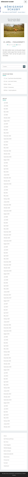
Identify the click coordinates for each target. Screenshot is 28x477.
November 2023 (7, 135)
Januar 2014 (6, 424)
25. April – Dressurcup (9, 87)
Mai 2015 (6, 378)
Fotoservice (6, 460)
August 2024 (6, 120)
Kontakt (6, 463)
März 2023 (6, 147)
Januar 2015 (6, 391)
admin (19, 44)
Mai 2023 (6, 144)
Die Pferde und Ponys (9, 439)
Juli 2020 (6, 216)
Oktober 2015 (7, 363)
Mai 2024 (6, 129)
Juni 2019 (6, 249)
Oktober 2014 (7, 396)
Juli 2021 (6, 186)
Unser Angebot (7, 445)
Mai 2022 (6, 165)
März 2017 (6, 315)
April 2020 (6, 225)
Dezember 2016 (7, 325)
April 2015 (6, 381)
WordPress (19, 473)
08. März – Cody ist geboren (10, 90)
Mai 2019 (6, 252)
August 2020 (6, 213)
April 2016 (6, 345)
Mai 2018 (6, 282)
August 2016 (6, 333)
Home (5, 436)
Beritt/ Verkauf (7, 451)
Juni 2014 (6, 409)
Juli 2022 (6, 162)
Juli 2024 (6, 123)
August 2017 (6, 300)
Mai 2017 (6, 310)
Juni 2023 (6, 141)
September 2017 (7, 297)
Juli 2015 (6, 373)
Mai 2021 (6, 192)
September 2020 (7, 210)
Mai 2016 (6, 343)
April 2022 (6, 168)
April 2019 (6, 255)
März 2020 (6, 229)
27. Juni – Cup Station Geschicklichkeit (12, 78)
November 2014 (7, 394)
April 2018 (6, 285)
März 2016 (6, 348)
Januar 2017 (6, 321)
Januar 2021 (6, 201)
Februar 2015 (7, 387)
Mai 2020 (6, 222)
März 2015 (6, 384)
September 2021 (7, 183)
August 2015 (6, 369)
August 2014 (6, 402)
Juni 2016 (6, 339)
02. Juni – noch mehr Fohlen (10, 81)
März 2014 (6, 417)
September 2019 (7, 240)
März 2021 (6, 195)
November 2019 (7, 234)
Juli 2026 (6, 102)
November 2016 (7, 328)
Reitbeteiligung (7, 448)
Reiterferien (6, 457)
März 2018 (6, 288)
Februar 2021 (7, 198)
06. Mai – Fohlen (7, 84)
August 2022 (6, 159)
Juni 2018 (6, 279)
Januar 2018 (6, 291)
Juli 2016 (6, 336)
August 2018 (6, 273)
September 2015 (7, 366)
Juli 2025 (6, 114)
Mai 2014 (6, 411)
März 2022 (6, 171)
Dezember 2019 (7, 231)
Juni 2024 (6, 126)
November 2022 (7, 150)
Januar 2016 (6, 354)
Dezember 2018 (7, 262)
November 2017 (7, 295)
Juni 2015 (6, 376)
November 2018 (7, 264)
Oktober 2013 (7, 427)
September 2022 (7, 156)
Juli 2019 (6, 246)
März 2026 (6, 111)
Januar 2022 (6, 174)
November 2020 (7, 204)
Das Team (6, 442)
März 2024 (6, 132)
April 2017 (6, 312)
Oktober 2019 (7, 237)
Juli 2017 (6, 303)
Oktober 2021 (7, 180)
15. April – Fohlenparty (14, 42)
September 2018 (7, 270)
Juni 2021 (6, 189)
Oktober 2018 (7, 267)
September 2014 (7, 399)
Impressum (6, 466)
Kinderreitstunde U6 (8, 454)
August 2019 (6, 243)
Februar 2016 (7, 351)
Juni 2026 (6, 105)
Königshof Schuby (7, 2)
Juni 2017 (6, 306)
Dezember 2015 (7, 358)
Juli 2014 (6, 406)
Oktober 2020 (7, 207)
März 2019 (6, 258)
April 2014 (6, 414)
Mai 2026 (6, 108)
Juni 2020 (6, 219)
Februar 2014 (7, 421)
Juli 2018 (6, 277)
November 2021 (7, 177)
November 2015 (7, 361)
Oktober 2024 (7, 117)
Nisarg (14, 475)
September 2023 (7, 138)
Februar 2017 (7, 318)
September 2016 (7, 330)
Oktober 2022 (7, 153)
